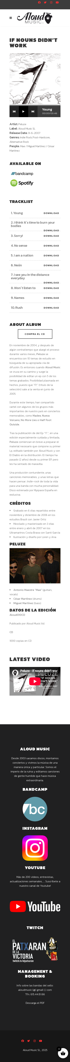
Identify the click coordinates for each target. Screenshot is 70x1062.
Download (51, 213)
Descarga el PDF (35, 1003)
